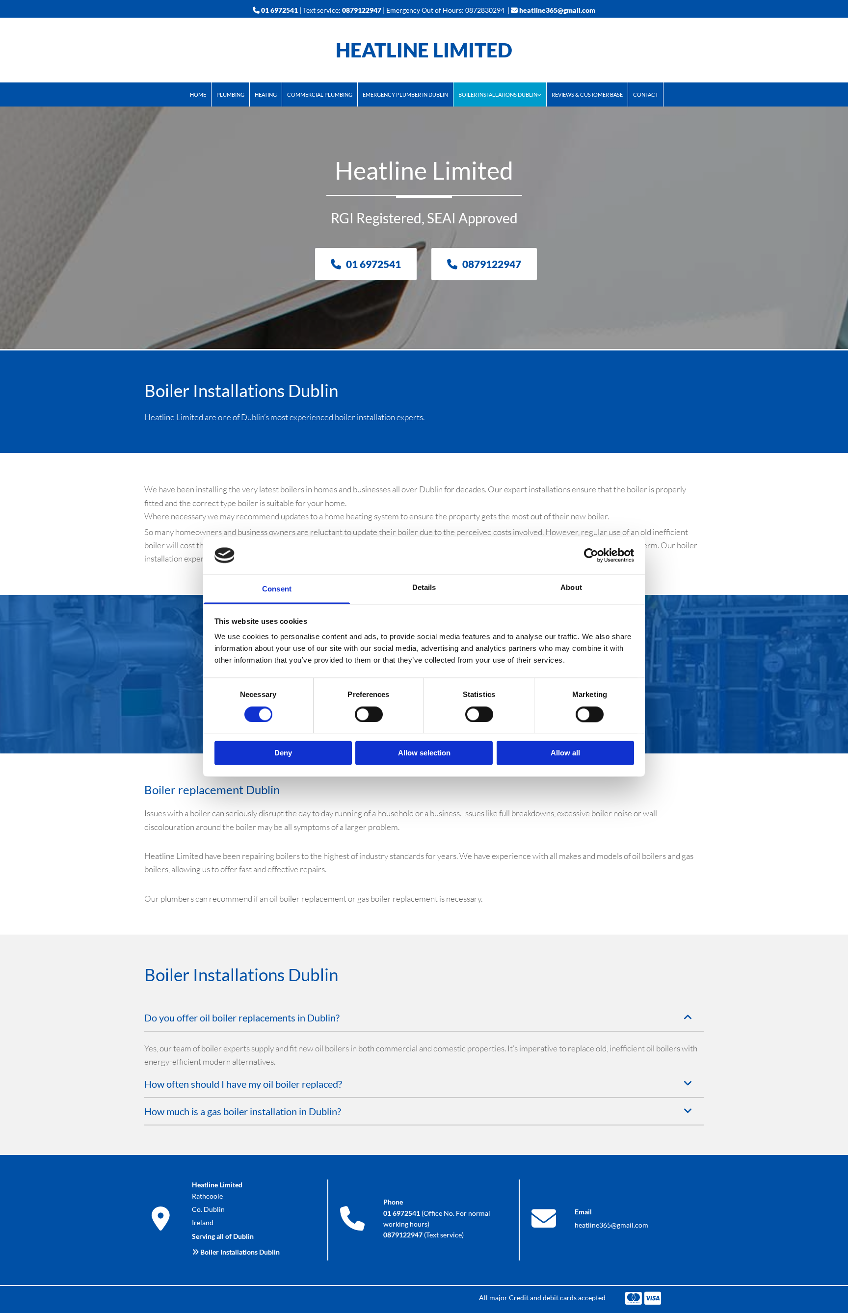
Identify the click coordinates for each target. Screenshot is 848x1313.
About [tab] (571, 588)
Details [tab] (424, 588)
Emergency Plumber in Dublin (405, 94)
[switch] (369, 714)
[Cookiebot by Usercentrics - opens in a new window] (591, 555)
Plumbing (230, 94)
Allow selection (424, 753)
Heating (266, 94)
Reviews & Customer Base (587, 94)
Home (198, 94)
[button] (366, 264)
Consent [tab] (277, 589)
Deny (283, 753)
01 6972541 (279, 10)
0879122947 (361, 10)
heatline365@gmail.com (557, 10)
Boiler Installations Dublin (497, 94)
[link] (500, 94)
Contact (645, 94)
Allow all (565, 753)
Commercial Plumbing (319, 94)
